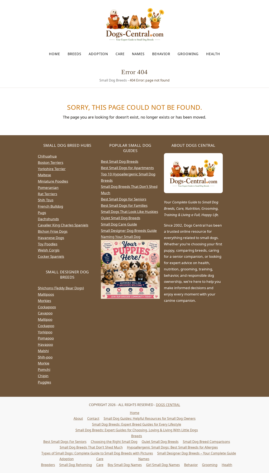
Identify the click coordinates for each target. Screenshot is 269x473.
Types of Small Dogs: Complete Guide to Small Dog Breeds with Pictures (97, 453)
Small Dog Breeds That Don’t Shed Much (91, 447)
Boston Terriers (50, 162)
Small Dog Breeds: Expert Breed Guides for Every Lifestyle (136, 424)
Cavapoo (45, 313)
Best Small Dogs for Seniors (123, 199)
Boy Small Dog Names (125, 464)
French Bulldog (50, 206)
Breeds (136, 436)
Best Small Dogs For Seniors (65, 441)
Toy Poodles (47, 244)
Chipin (43, 375)
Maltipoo (45, 319)
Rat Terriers (47, 193)
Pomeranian (48, 187)
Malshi (43, 350)
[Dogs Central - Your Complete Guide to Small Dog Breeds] (193, 173)
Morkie (43, 363)
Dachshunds (48, 218)
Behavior (191, 464)
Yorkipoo (45, 332)
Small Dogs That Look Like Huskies (129, 211)
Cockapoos (47, 307)
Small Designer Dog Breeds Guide (129, 230)
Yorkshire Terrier (52, 168)
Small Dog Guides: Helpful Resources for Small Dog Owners (150, 418)
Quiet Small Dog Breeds (120, 217)
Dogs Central (168, 404)
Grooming (210, 464)
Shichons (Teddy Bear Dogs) (61, 288)
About (78, 418)
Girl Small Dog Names (163, 464)
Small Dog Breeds (113, 80)
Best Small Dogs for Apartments (127, 167)
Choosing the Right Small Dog (114, 441)
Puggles (44, 382)
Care (99, 459)
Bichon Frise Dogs (52, 231)
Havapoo (45, 344)
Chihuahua (47, 156)
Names (143, 459)
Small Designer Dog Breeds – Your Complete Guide (196, 453)
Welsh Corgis (48, 250)
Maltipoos (46, 294)
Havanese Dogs (51, 237)
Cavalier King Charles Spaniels (63, 225)
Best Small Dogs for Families (124, 205)
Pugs (42, 212)
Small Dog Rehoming (75, 464)
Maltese (44, 174)
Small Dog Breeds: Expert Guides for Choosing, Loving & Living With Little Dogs (136, 430)
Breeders (48, 464)
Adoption (66, 459)
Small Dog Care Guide (119, 224)
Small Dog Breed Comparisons (206, 441)
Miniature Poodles (53, 181)
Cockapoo (46, 325)
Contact (93, 418)
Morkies (44, 300)
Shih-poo (45, 357)
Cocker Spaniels (51, 256)
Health (227, 464)
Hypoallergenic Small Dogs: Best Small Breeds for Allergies (172, 447)
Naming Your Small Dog (120, 236)
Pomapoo (46, 338)
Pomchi (44, 369)
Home (134, 412)
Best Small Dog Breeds (119, 161)
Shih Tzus (45, 200)
